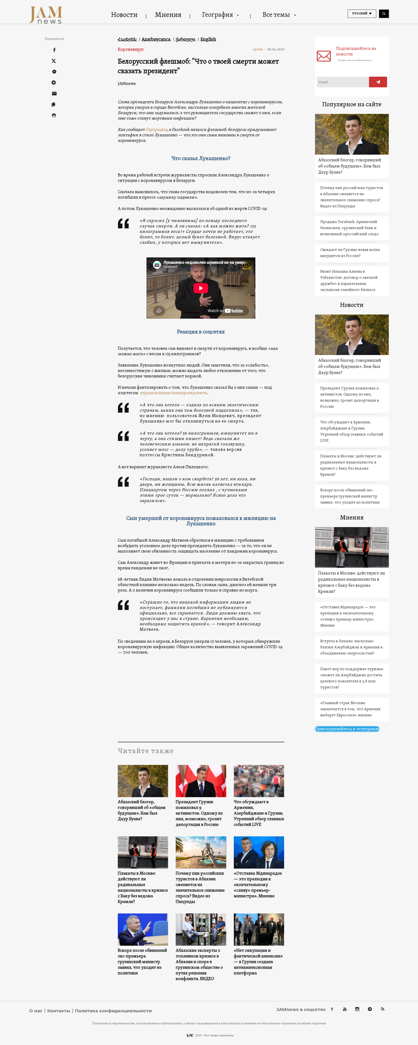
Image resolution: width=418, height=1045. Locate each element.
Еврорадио (156, 130)
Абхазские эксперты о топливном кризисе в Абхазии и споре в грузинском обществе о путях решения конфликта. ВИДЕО (199, 965)
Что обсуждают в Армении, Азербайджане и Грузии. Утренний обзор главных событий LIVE (259, 813)
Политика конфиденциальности (113, 1011)
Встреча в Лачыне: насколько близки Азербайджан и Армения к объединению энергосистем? (351, 647)
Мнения (168, 15)
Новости (124, 15)
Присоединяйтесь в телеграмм (347, 728)
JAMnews (127, 83)
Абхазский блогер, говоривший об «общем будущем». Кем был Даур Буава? (142, 810)
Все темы (276, 15)
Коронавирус (131, 49)
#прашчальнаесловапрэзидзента (173, 393)
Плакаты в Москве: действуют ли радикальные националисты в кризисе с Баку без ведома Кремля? (143, 888)
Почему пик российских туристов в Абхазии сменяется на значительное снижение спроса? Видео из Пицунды (200, 888)
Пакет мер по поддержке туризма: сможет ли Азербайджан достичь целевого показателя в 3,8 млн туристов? (352, 678)
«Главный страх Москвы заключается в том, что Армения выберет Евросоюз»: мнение (350, 709)
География (217, 15)
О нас (35, 1011)
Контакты (58, 1011)
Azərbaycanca (157, 39)
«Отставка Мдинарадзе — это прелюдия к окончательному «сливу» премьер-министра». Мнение (258, 885)
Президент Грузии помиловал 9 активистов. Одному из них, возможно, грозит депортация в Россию (199, 813)
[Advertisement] (201, 698)
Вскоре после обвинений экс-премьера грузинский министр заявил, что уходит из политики (142, 962)
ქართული (186, 39)
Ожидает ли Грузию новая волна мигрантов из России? (350, 253)
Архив (259, 49)
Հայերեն (128, 39)
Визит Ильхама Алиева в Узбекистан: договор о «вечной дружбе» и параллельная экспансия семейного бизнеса (349, 281)
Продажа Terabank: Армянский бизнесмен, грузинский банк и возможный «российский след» (349, 228)
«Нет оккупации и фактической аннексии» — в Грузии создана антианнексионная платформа (258, 962)
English (208, 39)
